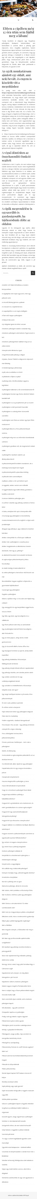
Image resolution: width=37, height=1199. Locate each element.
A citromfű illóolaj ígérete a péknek (13, 302)
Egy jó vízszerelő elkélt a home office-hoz (15, 646)
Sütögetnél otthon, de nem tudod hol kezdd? (16, 1125)
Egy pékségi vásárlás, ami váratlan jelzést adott (17, 672)
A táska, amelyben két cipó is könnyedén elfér (17, 511)
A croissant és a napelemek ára (12, 307)
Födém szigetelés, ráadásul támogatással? (16, 720)
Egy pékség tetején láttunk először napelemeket (18, 668)
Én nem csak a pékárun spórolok (12, 703)
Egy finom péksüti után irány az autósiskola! (16, 625)
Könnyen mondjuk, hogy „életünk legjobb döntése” (18, 873)
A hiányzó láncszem (8, 320)
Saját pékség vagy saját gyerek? (12, 1086)
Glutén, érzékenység (8, 751)
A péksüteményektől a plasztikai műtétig (15, 472)
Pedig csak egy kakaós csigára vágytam (15, 1016)
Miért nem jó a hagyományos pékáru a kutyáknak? (18, 912)
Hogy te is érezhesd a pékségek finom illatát (16, 790)
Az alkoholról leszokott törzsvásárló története (17, 555)
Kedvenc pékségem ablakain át (12, 851)
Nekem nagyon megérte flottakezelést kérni (16, 986)
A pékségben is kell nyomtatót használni (15, 407)
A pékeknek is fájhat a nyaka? (11, 376)
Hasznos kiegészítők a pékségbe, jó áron (15, 781)
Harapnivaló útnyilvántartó (10, 777)
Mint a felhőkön (7, 925)
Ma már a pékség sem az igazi (12, 882)
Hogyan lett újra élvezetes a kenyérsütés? (16, 820)
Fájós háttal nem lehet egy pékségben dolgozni (17, 712)
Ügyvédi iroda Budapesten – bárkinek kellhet (16, 1147)
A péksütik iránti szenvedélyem (12, 476)
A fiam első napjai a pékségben (12, 315)
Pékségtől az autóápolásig (10, 1043)
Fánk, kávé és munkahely (10, 716)
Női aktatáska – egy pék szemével (13, 1008)
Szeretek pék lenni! (8, 1134)
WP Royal (26, 1195)
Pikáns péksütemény (8, 1069)
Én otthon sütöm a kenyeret (11, 707)
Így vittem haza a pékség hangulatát (14, 847)
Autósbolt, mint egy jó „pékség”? (12, 551)
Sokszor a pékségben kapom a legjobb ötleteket (18, 1104)
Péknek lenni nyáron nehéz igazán (13, 1021)
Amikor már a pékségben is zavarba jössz (15, 542)
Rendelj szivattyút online (10, 1082)
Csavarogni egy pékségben (11, 590)
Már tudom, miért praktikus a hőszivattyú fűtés (17, 890)
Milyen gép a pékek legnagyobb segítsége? (16, 921)
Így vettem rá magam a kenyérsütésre (14, 842)
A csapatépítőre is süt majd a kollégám (14, 311)
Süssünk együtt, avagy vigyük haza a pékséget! (17, 1117)
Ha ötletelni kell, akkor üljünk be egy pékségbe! (17, 764)
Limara (18, 7)
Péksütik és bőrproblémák (10, 1064)
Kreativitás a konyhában (9, 877)
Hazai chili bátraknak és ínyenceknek (13, 786)
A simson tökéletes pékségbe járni (13, 498)
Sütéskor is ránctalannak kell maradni (14, 1121)
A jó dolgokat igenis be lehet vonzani (14, 324)
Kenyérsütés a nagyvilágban (11, 864)
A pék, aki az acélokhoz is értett (12, 372)
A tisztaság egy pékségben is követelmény (16, 516)
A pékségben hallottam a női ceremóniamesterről (18, 390)
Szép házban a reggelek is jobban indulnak (15, 1130)
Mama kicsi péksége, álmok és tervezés (15, 886)
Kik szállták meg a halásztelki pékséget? (15, 868)
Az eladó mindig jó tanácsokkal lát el (13, 568)
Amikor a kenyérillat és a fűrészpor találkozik (16, 537)
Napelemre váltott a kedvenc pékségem (15, 982)
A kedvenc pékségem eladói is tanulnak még (16, 329)
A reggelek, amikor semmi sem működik (15, 485)
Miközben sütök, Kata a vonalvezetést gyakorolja (18, 916)
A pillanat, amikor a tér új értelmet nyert (15, 481)
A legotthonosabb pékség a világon (13, 355)
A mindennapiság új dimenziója (12, 368)
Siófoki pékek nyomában (9, 1099)
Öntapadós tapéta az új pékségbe (13, 1012)
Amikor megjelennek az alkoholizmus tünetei (16, 546)
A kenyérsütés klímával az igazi (12, 350)
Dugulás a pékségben (9, 594)
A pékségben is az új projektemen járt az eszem (17, 403)
